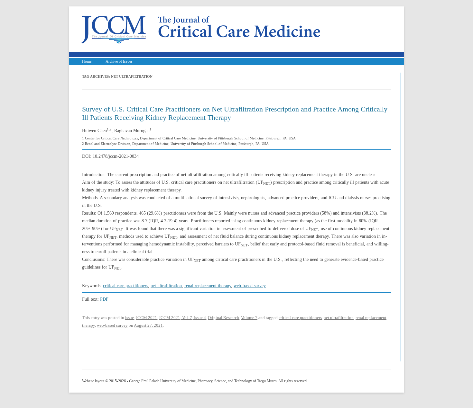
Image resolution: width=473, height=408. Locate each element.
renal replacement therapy (207, 285)
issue (129, 317)
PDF (104, 299)
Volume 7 (249, 317)
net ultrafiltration (166, 285)
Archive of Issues (119, 61)
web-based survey (250, 285)
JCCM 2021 (146, 317)
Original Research (223, 317)
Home (86, 61)
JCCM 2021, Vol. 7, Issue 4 (182, 317)
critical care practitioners (125, 285)
